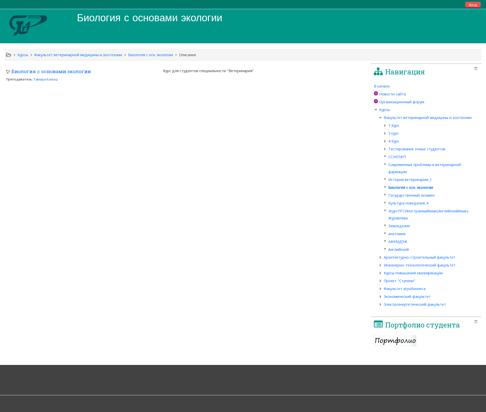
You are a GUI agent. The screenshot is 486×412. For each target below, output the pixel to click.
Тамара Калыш (46, 79)
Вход (473, 5)
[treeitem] (426, 86)
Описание (187, 54)
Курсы (384, 109)
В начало (382, 86)
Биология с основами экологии (51, 71)
